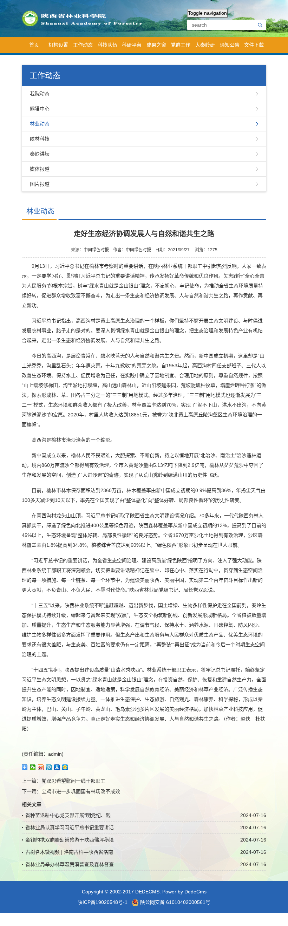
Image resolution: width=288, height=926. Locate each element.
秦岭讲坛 (40, 154)
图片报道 (40, 184)
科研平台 (132, 45)
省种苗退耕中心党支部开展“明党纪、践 (68, 815)
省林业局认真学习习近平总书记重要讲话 (69, 827)
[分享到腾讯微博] (49, 767)
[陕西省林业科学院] (85, 18)
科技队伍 (107, 45)
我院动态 (40, 93)
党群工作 (180, 45)
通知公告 (230, 45)
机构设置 (58, 45)
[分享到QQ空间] (65, 767)
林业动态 (40, 124)
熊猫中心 (40, 108)
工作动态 (83, 45)
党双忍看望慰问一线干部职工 (73, 781)
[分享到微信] (33, 767)
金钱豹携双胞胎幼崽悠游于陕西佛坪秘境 (69, 840)
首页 (34, 45)
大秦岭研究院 (205, 47)
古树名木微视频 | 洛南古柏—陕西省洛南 (69, 852)
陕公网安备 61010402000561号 (174, 902)
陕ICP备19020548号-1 (102, 902)
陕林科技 (40, 139)
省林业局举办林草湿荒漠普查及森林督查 (69, 864)
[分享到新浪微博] (41, 767)
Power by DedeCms (184, 891)
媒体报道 (40, 169)
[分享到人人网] (57, 767)
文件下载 (254, 45)
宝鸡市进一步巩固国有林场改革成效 (80, 791)
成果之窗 (156, 45)
